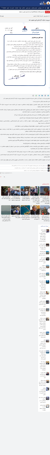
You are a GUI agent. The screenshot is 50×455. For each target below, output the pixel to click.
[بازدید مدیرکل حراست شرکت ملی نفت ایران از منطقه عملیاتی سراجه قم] (47, 381)
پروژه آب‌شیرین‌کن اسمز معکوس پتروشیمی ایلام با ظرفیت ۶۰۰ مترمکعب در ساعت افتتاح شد (31, 168)
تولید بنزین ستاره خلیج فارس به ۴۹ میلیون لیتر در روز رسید (42, 276)
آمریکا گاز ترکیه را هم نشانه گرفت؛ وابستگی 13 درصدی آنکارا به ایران (25, 217)
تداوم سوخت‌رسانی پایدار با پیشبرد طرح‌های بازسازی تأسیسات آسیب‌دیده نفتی (42, 344)
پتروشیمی (40, 8)
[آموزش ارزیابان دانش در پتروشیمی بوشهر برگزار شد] (47, 406)
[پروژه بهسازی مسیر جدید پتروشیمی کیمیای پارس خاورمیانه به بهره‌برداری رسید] (47, 309)
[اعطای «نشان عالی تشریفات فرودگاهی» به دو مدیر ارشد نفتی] (47, 398)
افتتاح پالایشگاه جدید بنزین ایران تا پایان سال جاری (42, 253)
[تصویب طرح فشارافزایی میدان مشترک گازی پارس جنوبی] (47, 258)
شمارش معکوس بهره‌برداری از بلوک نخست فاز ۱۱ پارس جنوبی (42, 304)
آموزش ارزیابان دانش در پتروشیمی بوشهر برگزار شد (43, 408)
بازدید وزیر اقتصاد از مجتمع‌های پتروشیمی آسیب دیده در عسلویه (35, 170)
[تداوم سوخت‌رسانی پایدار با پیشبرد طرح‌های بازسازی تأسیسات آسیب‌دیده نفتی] (47, 341)
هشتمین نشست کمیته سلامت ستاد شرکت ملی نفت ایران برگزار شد (42, 246)
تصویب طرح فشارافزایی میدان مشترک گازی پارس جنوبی (42, 260)
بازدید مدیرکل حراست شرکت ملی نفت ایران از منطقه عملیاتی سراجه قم (42, 383)
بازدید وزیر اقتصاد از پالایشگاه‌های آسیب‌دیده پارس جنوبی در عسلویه (31, 12)
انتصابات (16, 8)
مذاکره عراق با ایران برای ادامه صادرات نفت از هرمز (43, 375)
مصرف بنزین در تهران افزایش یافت (16, 216)
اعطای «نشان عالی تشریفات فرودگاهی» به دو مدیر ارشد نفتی (42, 400)
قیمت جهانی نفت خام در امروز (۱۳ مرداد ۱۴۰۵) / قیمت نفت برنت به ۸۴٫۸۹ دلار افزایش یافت (42, 285)
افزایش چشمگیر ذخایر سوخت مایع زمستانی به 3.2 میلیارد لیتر (35, 217)
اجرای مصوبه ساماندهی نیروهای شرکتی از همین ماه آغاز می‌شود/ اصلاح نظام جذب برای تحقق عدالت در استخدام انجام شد (42, 235)
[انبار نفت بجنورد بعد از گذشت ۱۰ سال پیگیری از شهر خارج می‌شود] (47, 333)
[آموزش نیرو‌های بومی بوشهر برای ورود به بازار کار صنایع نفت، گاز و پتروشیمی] (47, 292)
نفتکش (23, 8)
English (4, 8)
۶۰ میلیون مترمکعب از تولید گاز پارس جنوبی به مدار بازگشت (42, 268)
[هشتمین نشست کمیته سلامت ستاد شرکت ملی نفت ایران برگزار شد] (47, 245)
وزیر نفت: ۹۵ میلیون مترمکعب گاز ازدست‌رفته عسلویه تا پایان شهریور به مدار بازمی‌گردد (42, 366)
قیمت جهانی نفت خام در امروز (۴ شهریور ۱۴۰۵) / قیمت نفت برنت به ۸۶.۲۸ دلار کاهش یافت (5, 218)
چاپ (34, 16)
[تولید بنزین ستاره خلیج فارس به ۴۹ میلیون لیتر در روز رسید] (47, 274)
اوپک (20, 8)
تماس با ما (12, 8)
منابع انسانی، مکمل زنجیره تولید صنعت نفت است (5, 198)
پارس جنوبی (28, 8)
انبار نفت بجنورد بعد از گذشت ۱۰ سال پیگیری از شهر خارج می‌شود (42, 335)
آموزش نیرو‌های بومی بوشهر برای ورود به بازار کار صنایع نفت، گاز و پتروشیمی (42, 295)
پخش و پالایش (34, 8)
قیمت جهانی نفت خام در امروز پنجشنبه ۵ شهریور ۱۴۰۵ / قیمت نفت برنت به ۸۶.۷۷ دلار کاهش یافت (29, 165)
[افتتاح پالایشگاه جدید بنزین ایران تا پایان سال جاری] (47, 252)
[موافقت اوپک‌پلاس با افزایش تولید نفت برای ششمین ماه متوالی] (47, 389)
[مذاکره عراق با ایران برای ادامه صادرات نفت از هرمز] (47, 373)
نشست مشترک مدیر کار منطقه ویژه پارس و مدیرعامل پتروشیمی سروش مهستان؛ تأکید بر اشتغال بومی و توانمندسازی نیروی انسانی (42, 324)
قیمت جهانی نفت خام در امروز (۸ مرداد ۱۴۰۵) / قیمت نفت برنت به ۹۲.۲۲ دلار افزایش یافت (42, 355)
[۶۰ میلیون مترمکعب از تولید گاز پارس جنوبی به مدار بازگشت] (47, 266)
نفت (45, 8)
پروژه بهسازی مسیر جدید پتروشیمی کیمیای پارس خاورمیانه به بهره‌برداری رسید (42, 312)
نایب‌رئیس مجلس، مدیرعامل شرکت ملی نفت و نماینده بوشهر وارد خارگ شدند (45, 218)
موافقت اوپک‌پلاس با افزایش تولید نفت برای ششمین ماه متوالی (42, 391)
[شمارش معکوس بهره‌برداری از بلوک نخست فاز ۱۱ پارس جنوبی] (47, 302)
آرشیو (8, 8)
